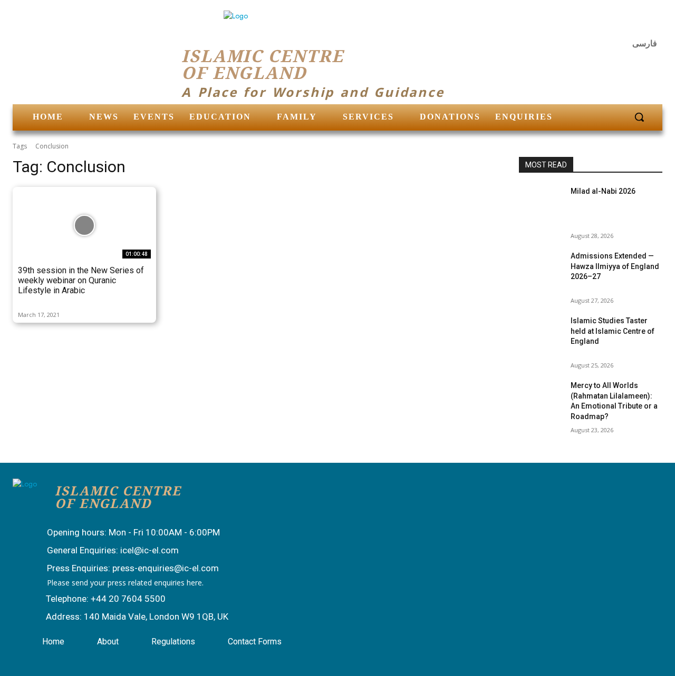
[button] (639, 117)
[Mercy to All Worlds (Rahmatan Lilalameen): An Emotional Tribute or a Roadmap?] (540, 396)
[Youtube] (650, 23)
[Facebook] (599, 23)
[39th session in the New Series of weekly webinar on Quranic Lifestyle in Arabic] (84, 225)
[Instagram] (625, 23)
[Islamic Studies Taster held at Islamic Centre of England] (540, 331)
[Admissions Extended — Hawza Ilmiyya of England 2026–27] (540, 266)
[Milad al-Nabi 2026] (540, 201)
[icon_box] (123, 533)
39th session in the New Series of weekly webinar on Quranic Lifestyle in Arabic (81, 280)
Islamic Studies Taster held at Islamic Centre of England (612, 330)
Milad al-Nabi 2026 (603, 191)
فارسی (644, 43)
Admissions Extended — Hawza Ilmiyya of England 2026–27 (615, 266)
